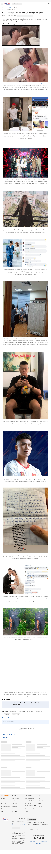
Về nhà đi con (44, 83)
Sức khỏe (14, 789)
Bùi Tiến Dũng (13, 700)
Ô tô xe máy (14, 795)
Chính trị (3, 787)
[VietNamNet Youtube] (37, 827)
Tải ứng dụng (32, 830)
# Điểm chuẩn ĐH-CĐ (17, 3)
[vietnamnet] (7, 4)
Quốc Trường (30, 700)
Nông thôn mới (28, 792)
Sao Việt (6, 83)
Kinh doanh (4, 792)
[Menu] (2, 4)
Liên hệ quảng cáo (32, 808)
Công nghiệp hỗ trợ (29, 787)
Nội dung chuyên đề (29, 797)
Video (39, 787)
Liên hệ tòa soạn (15, 816)
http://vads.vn (33, 816)
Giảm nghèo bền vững (30, 789)
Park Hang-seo (39, 700)
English (26, 800)
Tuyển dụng (38, 832)
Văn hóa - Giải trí (8, 7)
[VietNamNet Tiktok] (40, 827)
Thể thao (3, 797)
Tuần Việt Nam (28, 784)
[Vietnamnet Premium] (5, 785)
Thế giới (3, 803)
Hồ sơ (26, 803)
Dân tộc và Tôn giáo (5, 795)
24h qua (40, 795)
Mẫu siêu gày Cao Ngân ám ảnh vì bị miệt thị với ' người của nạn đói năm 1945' (30, 692)
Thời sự (3, 789)
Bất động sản (15, 800)
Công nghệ (14, 792)
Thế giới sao (16, 7)
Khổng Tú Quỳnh (16, 703)
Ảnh (39, 784)
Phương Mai (6, 703)
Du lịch (13, 797)
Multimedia (40, 789)
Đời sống (14, 784)
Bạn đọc (14, 803)
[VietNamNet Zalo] (43, 827)
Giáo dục (3, 800)
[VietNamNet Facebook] (35, 827)
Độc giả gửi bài (44, 830)
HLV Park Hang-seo (8, 338)
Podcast (39, 792)
